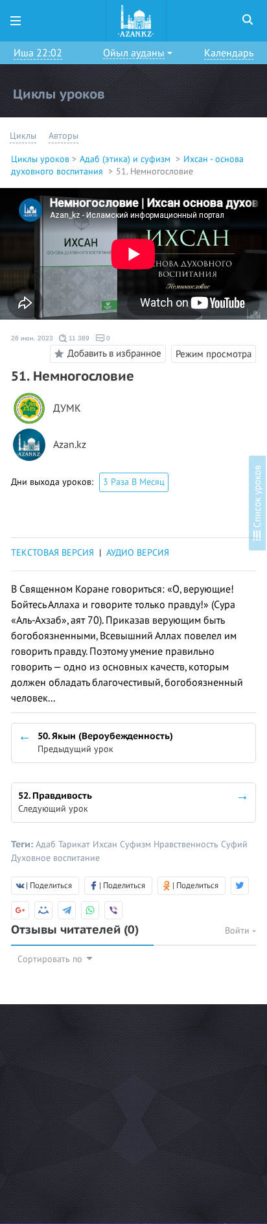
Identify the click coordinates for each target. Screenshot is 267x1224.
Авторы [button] (63, 135)
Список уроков (257, 497)
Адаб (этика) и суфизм (126, 159)
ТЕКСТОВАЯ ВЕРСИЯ (52, 552)
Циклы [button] (23, 135)
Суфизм (137, 844)
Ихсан (106, 844)
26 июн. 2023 (32, 338)
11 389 (78, 338)
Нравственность (187, 844)
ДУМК (67, 408)
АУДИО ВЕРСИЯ (137, 552)
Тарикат (75, 844)
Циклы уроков (40, 159)
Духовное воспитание (55, 858)
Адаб (47, 844)
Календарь (228, 53)
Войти (238, 930)
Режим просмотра (213, 354)
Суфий (234, 844)
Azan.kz (69, 445)
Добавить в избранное (114, 353)
